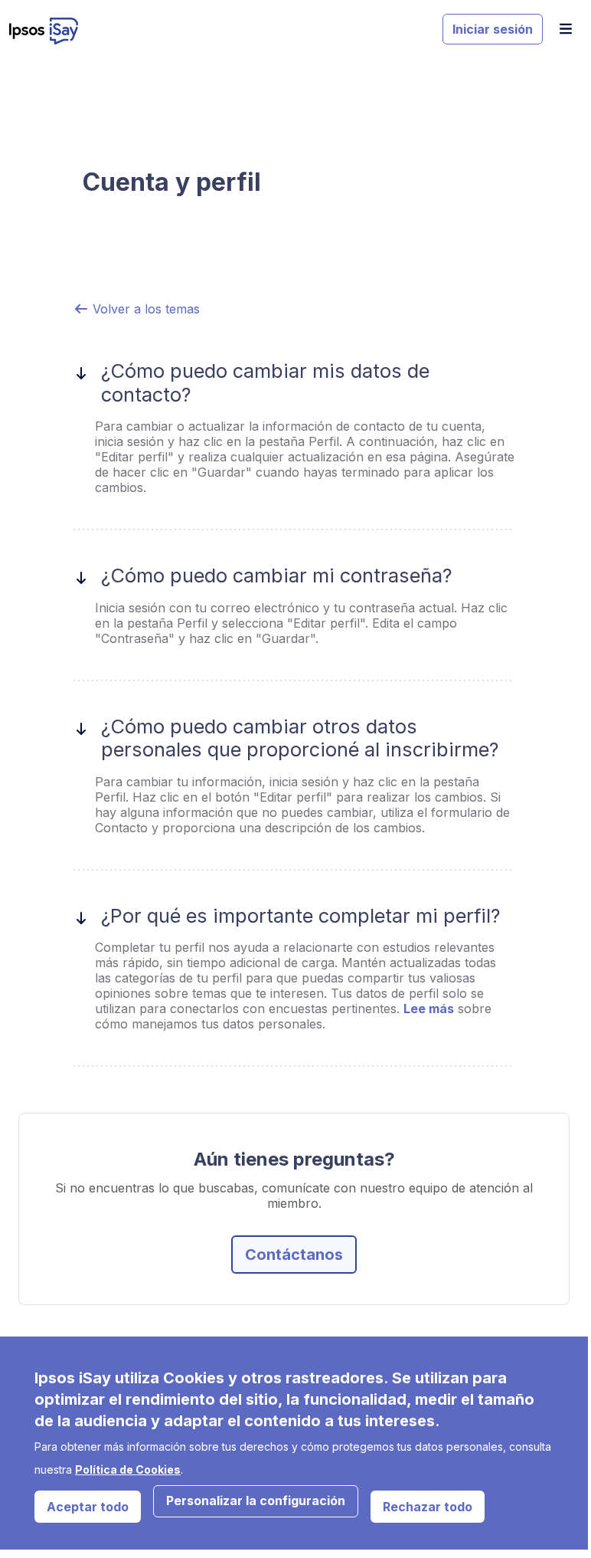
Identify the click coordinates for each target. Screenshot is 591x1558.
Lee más (428, 1008)
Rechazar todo (427, 1506)
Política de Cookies (128, 1469)
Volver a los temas (144, 309)
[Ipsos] (219, 31)
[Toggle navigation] (565, 28)
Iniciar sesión (492, 29)
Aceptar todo (88, 1506)
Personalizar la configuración (255, 1500)
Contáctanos (294, 1254)
